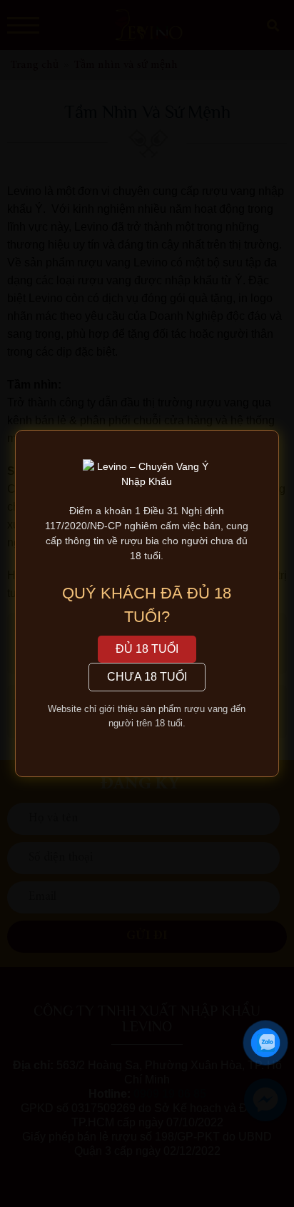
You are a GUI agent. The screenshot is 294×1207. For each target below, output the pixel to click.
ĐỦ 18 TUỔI (147, 649)
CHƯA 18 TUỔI (147, 677)
